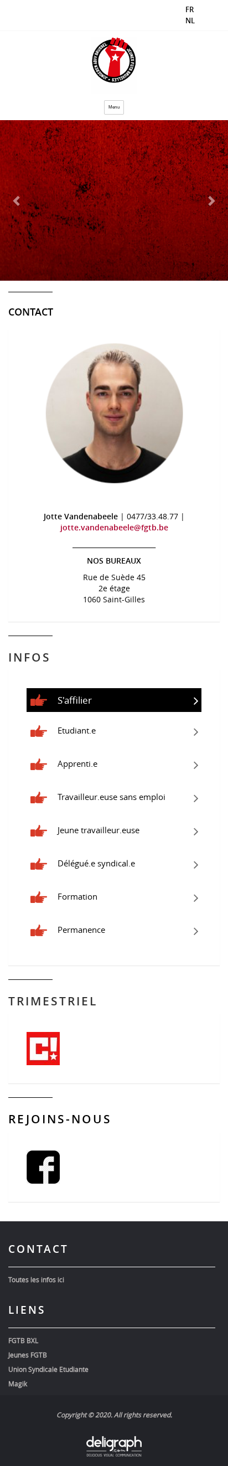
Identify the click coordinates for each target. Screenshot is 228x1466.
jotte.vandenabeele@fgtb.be (114, 527)
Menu (114, 107)
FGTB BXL (23, 1340)
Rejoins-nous (60, 1119)
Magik (17, 1383)
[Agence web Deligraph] (114, 1446)
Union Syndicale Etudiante (48, 1369)
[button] (17, 200)
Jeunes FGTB (27, 1354)
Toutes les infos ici (36, 1279)
